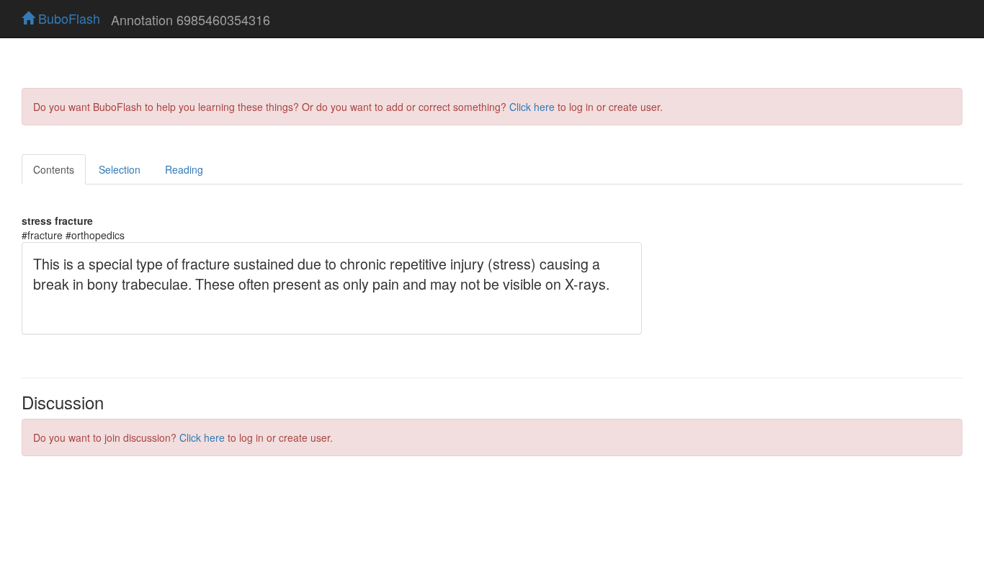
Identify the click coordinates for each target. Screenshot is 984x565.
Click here (532, 106)
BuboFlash (67, 18)
